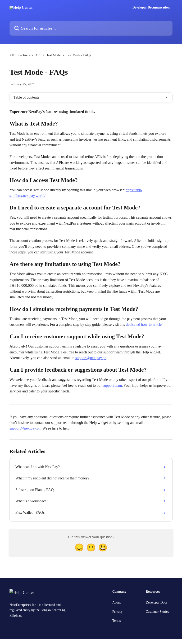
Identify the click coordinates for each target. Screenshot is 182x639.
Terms (116, 620)
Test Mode (53, 55)
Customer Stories (157, 611)
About (116, 602)
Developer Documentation (151, 7)
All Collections (19, 55)
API (38, 55)
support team (112, 385)
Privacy (117, 611)
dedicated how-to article (144, 324)
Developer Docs (156, 602)
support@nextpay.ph (90, 358)
